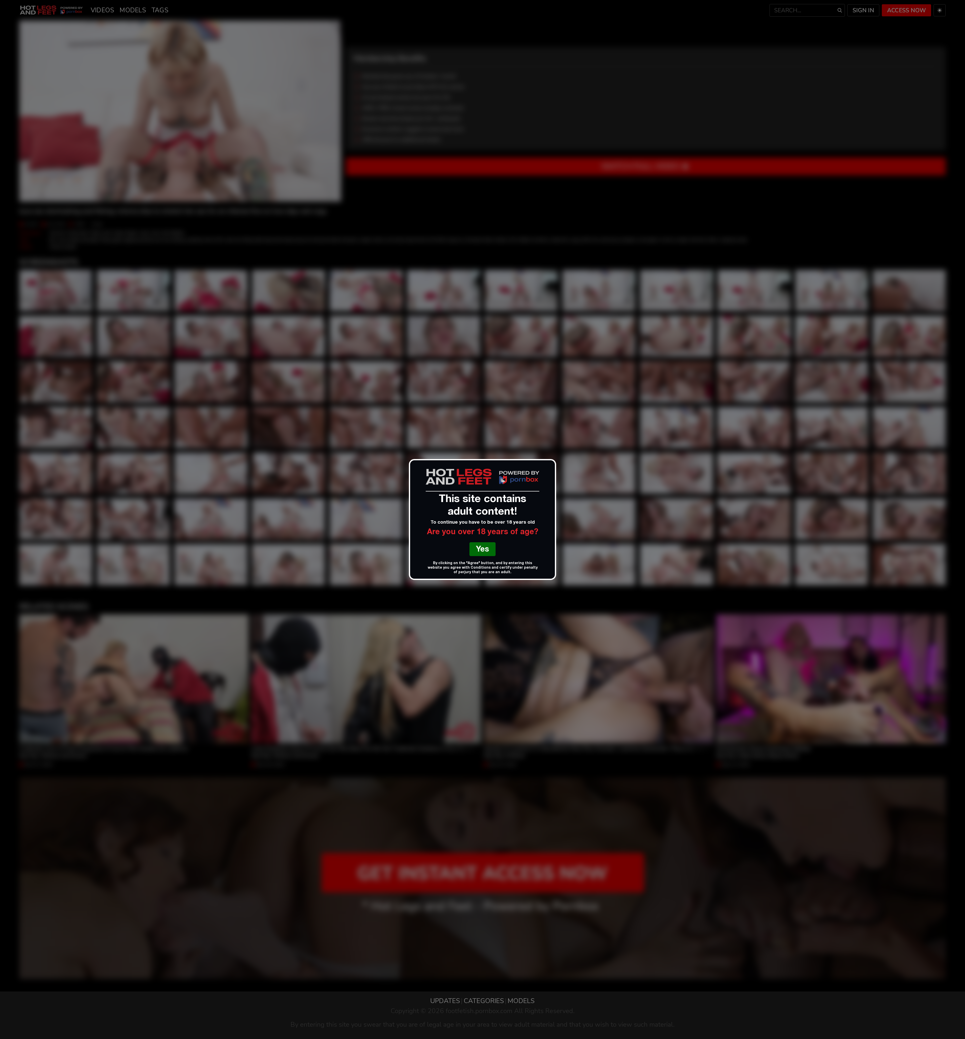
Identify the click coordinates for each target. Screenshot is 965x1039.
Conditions (481, 568)
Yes (482, 550)
